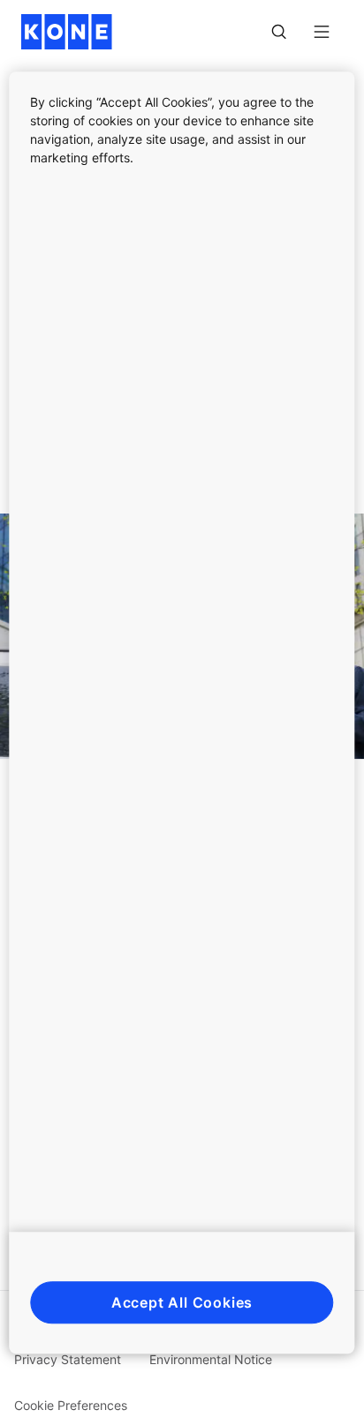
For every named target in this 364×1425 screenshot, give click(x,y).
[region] (181, 712)
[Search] (279, 32)
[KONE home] (66, 31)
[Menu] (321, 32)
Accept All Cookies (182, 1302)
